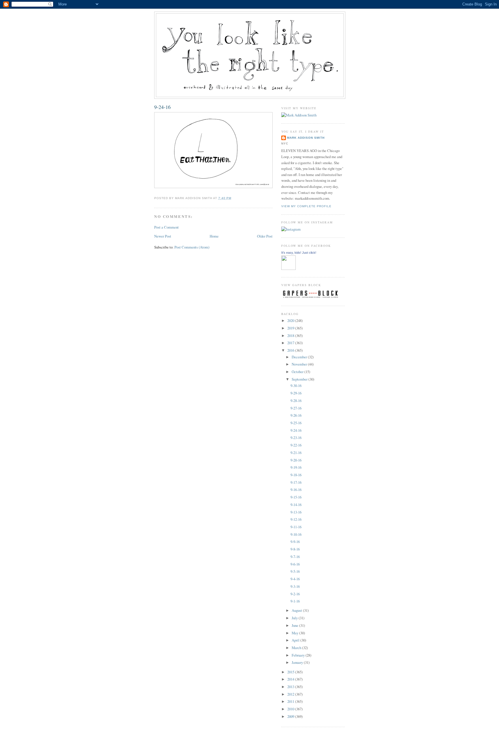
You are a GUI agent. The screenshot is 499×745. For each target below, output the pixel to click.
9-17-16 (296, 482)
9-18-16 (296, 474)
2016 (291, 350)
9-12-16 (296, 519)
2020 (291, 320)
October (298, 371)
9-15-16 (296, 497)
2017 (291, 342)
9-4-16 (295, 578)
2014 (291, 679)
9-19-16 (296, 467)
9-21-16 (296, 452)
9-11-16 (296, 526)
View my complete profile (306, 206)
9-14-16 (296, 504)
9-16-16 (296, 489)
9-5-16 (295, 571)
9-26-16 (296, 415)
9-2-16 (295, 593)
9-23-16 (296, 437)
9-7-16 (295, 556)
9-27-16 (296, 408)
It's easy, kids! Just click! (298, 252)
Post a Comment (166, 227)
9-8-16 (295, 549)
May (295, 632)
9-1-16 (295, 601)
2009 (291, 716)
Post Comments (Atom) (191, 247)
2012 (291, 694)
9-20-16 (296, 460)
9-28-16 (296, 400)
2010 (291, 708)
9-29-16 (296, 393)
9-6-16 (295, 564)
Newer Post (162, 236)
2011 (291, 701)
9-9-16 (295, 541)
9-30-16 (296, 385)
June (295, 625)
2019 (291, 328)
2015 (291, 671)
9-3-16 (295, 586)
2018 (291, 335)
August (297, 610)
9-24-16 (162, 106)
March (297, 647)
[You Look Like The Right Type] (288, 268)
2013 (291, 686)
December (300, 356)
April (296, 640)
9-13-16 (296, 512)
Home (214, 236)
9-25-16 (296, 422)
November (300, 364)
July (295, 617)
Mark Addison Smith (306, 137)
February (299, 655)
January (298, 662)
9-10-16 (296, 534)
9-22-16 (296, 445)
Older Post (265, 236)
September (300, 379)
